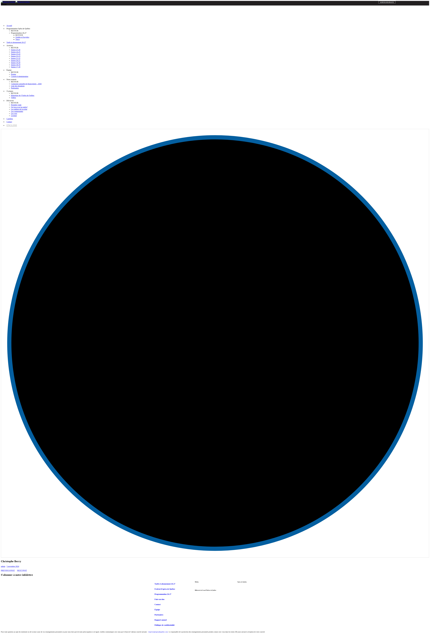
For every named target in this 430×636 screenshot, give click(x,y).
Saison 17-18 (15, 67)
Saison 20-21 (15, 60)
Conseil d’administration (19, 76)
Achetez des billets (387, 2)
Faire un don (159, 599)
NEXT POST (22, 570)
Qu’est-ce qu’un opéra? (19, 107)
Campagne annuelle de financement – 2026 (26, 84)
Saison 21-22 (15, 58)
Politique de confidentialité (165, 625)
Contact (9, 122)
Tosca (17, 39)
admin (3, 566)
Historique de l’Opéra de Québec (22, 95)
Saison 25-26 (15, 50)
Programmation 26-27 (163, 594)
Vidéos (13, 98)
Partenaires (15, 88)
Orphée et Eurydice (22, 37)
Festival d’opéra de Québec (165, 589)
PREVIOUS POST (8, 570)
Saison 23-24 (15, 54)
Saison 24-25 (15, 52)
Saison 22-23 (15, 56)
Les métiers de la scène (19, 109)
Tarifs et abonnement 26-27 (16, 42)
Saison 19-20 (15, 63)
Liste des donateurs (18, 86)
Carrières (9, 119)
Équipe (13, 74)
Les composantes (17, 111)
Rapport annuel (161, 620)
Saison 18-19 (15, 65)
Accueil (9, 26)
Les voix (14, 113)
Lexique (14, 116)
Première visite (16, 105)
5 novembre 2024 (13, 566)
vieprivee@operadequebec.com (158, 632)
